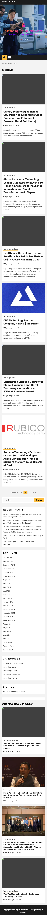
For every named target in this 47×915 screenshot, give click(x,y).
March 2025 (7, 598)
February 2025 (8, 602)
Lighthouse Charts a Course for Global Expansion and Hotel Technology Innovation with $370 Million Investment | (23, 386)
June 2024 (7, 631)
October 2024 (8, 617)
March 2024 (7, 642)
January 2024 (8, 650)
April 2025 (6, 595)
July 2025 (6, 584)
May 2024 (6, 635)
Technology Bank (9, 667)
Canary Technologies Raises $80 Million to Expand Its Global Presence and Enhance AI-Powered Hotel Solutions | (23, 116)
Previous (14, 493)
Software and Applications (13, 663)
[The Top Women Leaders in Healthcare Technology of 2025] (23, 873)
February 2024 (8, 646)
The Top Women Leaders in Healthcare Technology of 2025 (21, 895)
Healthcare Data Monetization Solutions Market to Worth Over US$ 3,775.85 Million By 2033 (23, 256)
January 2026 (8, 561)
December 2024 (9, 609)
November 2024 (9, 613)
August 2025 (7, 580)
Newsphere (34, 910)
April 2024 (6, 639)
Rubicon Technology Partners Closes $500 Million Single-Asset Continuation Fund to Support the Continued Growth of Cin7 (23, 459)
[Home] (4, 57)
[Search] (43, 57)
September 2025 (9, 576)
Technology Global (9, 107)
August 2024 (7, 624)
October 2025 (8, 572)
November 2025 (9, 569)
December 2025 (9, 565)
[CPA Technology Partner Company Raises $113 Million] (23, 298)
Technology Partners (9, 316)
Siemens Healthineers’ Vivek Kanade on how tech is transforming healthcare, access (22, 745)
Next (34, 493)
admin (17, 125)
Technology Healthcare (10, 249)
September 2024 (9, 620)
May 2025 (6, 591)
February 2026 (8, 558)
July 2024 (6, 628)
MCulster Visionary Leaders (14, 691)
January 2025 (8, 606)
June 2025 (7, 587)
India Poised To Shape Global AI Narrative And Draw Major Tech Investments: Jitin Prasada (22, 795)
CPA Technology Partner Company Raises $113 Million (21, 322)
